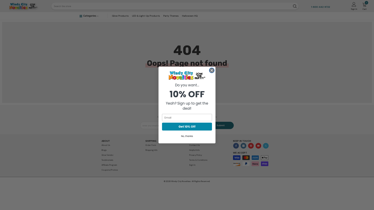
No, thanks (187, 136)
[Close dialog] (211, 70)
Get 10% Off (187, 127)
